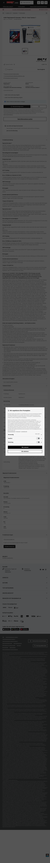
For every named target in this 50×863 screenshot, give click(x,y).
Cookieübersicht (24, 431)
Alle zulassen (25, 447)
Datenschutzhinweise (11, 431)
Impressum (18, 431)
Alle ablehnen (25, 451)
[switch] (38, 438)
